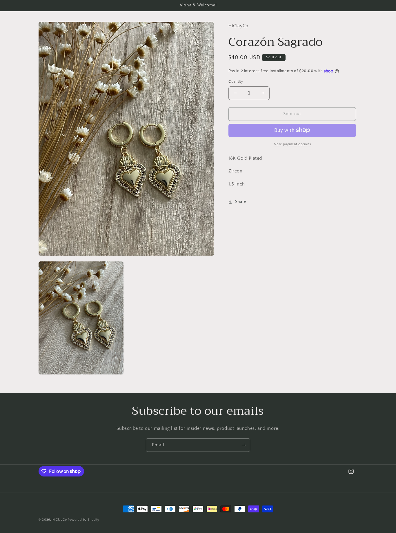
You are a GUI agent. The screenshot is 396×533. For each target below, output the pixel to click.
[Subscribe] (243, 445)
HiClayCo (59, 519)
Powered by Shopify (83, 519)
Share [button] (240, 201)
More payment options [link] (292, 144)
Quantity (235, 81)
